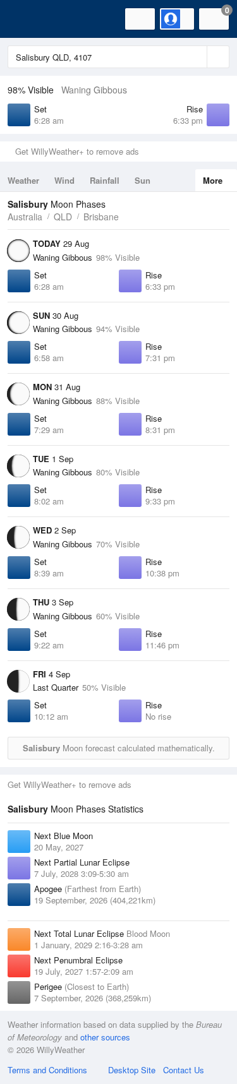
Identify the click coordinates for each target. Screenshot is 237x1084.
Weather (23, 180)
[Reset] (196, 57)
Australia (25, 216)
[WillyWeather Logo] (28, 19)
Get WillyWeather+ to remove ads (77, 151)
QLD (63, 216)
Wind (64, 180)
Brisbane (101, 216)
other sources (105, 1037)
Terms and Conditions (47, 1070)
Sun (142, 180)
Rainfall (104, 180)
